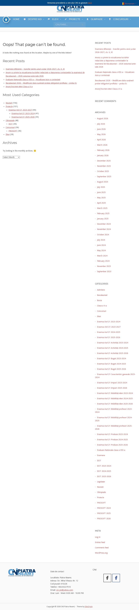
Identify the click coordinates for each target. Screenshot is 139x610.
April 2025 (101, 203)
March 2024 (102, 256)
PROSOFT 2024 (104, 508)
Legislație (101, 482)
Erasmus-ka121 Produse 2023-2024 (112, 434)
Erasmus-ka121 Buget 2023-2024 (111, 358)
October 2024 (103, 235)
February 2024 (103, 261)
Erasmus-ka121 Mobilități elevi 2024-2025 (115, 398)
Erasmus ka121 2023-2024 (23, 113)
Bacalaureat (102, 295)
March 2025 (102, 208)
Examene (101, 455)
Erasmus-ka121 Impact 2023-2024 (112, 383)
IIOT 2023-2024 (104, 466)
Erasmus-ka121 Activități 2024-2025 (112, 348)
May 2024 (101, 250)
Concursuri (10, 127)
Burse (99, 300)
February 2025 (103, 213)
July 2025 (101, 187)
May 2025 (101, 198)
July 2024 (101, 240)
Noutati (9, 103)
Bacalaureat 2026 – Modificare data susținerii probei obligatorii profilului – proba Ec (41, 83)
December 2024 (104, 224)
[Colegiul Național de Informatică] (107, 578)
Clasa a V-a (102, 306)
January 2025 (102, 219)
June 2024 (101, 245)
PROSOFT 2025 (104, 513)
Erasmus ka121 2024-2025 (108, 332)
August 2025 (102, 182)
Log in (97, 537)
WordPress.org (101, 553)
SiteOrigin (89, 607)
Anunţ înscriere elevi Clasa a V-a (19, 87)
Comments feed (102, 548)
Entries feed (100, 542)
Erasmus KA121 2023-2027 (20, 110)
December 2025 (104, 161)
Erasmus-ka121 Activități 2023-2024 (112, 343)
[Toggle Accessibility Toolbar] (6, 19)
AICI (90, 3)
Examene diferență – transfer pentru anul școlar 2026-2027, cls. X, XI (35, 69)
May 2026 (101, 134)
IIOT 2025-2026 (104, 476)
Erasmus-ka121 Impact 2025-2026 (112, 388)
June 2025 (101, 192)
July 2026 (101, 124)
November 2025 (104, 166)
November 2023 (104, 266)
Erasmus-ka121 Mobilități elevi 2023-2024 (115, 393)
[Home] (70, 8)
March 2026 (102, 145)
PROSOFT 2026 (104, 518)
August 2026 (102, 118)
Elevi (8, 134)
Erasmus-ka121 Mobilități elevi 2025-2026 (115, 404)
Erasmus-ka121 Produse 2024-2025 (112, 439)
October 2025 (103, 171)
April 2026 (101, 140)
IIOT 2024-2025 (104, 471)
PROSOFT (13, 131)
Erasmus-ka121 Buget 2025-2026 (111, 369)
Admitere (101, 290)
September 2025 (104, 176)
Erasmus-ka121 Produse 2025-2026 (112, 445)
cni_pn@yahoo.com (64, 590)
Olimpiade (10, 120)
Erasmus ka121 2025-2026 (23, 117)
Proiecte (9, 106)
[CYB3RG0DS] (116, 578)
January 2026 (102, 155)
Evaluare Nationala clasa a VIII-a (111, 450)
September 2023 (104, 271)
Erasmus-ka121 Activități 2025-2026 (112, 353)
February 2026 (103, 150)
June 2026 (101, 129)
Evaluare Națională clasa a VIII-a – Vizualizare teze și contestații (33, 79)
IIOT (11, 124)
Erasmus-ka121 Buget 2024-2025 (111, 364)
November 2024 (104, 229)
